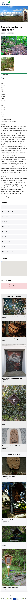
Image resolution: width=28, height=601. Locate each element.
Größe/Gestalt (6, 222)
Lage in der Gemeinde (7, 212)
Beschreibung (5, 232)
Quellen (4, 247)
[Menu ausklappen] (26, 2)
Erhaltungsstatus (6, 227)
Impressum (21, 595)
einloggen (12, 285)
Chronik (4, 237)
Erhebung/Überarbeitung (8, 252)
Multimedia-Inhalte (7, 242)
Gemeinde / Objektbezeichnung (10, 207)
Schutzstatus (5, 217)
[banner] (6, 3)
